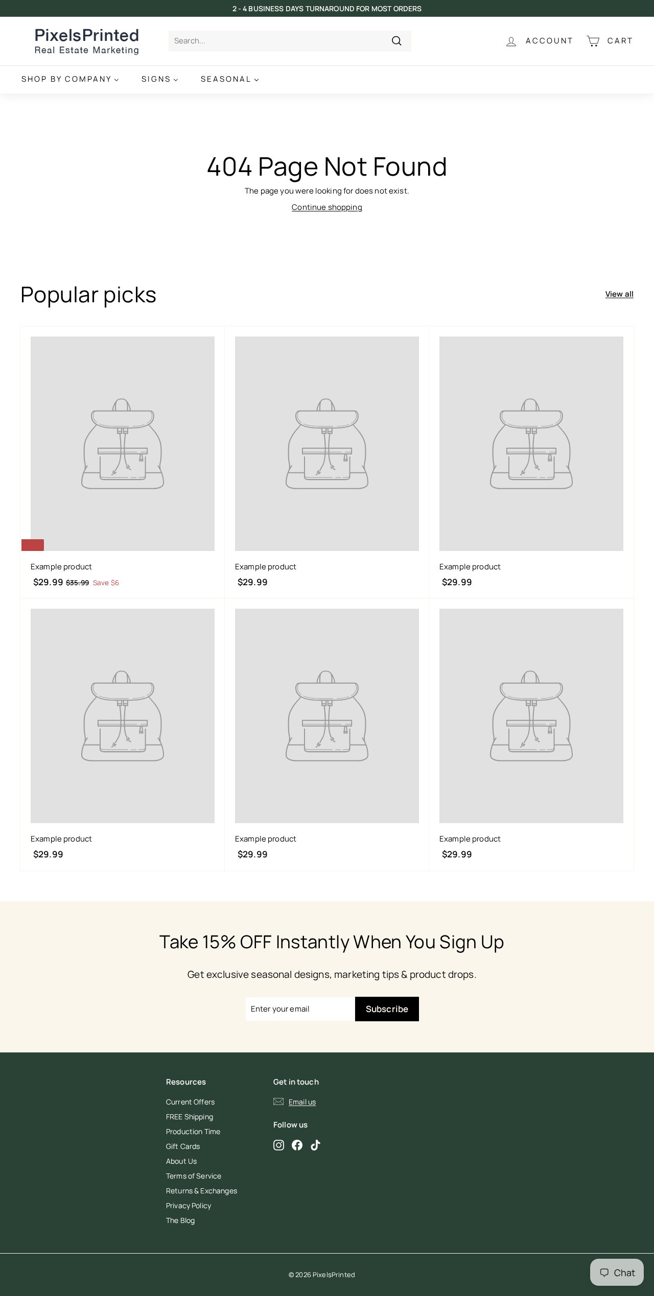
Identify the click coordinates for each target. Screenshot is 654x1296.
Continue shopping (327, 207)
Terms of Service (193, 1176)
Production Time (193, 1131)
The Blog (180, 1220)
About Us (181, 1161)
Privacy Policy (188, 1205)
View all (619, 294)
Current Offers (190, 1102)
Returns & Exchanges (201, 1190)
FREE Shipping (189, 1116)
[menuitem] (70, 79)
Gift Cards (183, 1146)
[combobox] (290, 41)
